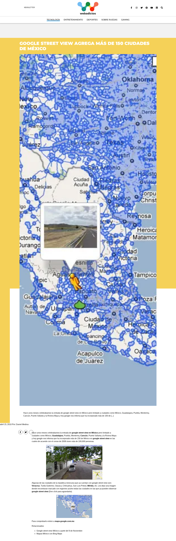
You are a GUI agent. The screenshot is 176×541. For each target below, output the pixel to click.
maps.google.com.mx (64, 521)
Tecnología (53, 20)
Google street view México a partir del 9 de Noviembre (59, 531)
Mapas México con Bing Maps (49, 534)
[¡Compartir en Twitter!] (26, 432)
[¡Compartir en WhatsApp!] (31, 432)
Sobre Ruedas (109, 20)
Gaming (125, 20)
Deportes (92, 20)
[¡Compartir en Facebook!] (20, 432)
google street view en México (85, 433)
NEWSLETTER (29, 7)
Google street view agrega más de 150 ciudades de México (84, 46)
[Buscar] (161, 7)
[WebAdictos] (87, 8)
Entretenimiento (73, 20)
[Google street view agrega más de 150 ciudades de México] (88, 230)
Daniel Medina (22, 424)
